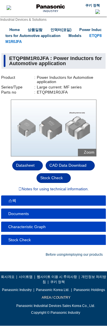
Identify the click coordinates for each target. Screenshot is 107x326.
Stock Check (51, 178)
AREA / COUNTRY (55, 298)
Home (14, 30)
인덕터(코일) (61, 30)
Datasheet (25, 165)
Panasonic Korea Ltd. (52, 290)
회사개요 (8, 277)
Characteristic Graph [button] (27, 227)
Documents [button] (18, 214)
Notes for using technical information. (55, 189)
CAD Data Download (67, 165)
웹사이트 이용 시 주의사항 (57, 277)
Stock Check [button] (19, 240)
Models (74, 36)
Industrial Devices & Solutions (23, 20)
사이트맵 (26, 277)
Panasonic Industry (17, 290)
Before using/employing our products (74, 255)
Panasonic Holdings (89, 290)
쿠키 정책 (92, 5)
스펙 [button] (12, 201)
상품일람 (35, 30)
